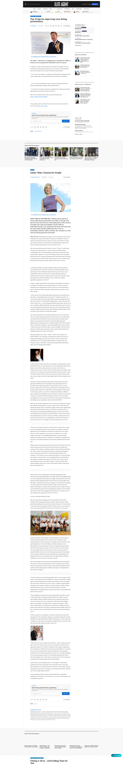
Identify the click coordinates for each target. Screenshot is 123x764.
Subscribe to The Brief (86, 4)
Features (39, 8)
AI (54, 8)
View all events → (78, 45)
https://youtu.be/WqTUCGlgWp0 (38, 96)
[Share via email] (59, 26)
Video (73, 8)
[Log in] (25, 4)
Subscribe (65, 121)
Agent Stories (59, 8)
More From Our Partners (32, 145)
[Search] (28, 4)
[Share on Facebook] (51, 26)
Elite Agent (34, 25)
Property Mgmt (79, 8)
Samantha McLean (36, 177)
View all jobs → (79, 134)
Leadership (45, 8)
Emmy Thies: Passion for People (45, 172)
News (35, 8)
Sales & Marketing (36, 16)
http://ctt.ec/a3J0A (42, 106)
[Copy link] (61, 26)
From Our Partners (80, 54)
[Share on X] (56, 26)
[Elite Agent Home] (61, 4)
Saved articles (87, 8)
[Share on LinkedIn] (53, 26)
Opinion (50, 8)
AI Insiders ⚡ (95, 4)
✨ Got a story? (116, 755)
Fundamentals (67, 8)
